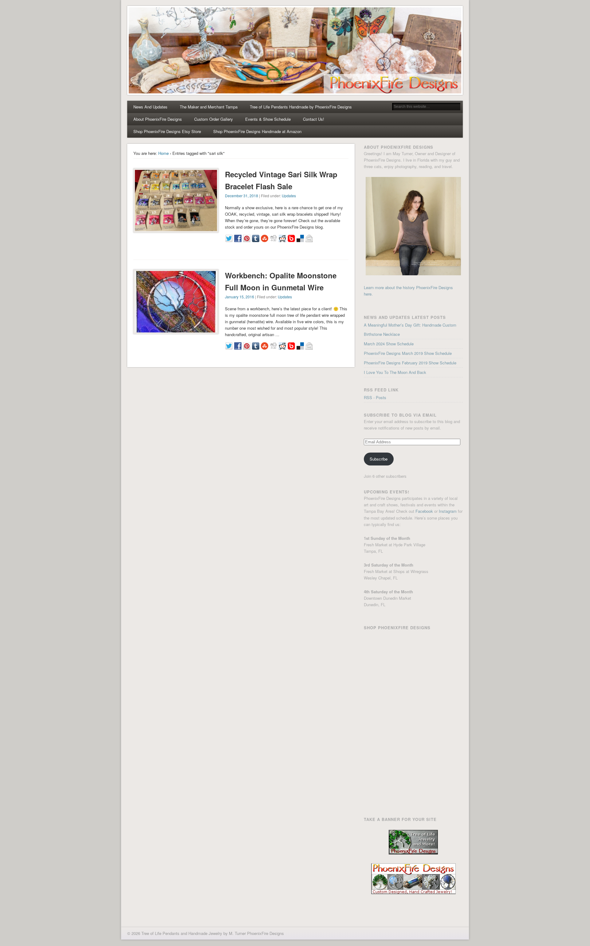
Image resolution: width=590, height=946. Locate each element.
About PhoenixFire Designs (157, 119)
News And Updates (150, 107)
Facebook (424, 511)
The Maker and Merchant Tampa (209, 107)
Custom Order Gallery (213, 119)
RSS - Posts (375, 397)
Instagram (448, 511)
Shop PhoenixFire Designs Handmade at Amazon (257, 131)
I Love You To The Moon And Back (395, 372)
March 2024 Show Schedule (389, 344)
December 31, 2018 (241, 195)
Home (163, 153)
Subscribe (378, 459)
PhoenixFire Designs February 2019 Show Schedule (410, 363)
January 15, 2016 (239, 296)
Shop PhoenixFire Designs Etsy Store (167, 131)
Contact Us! (313, 119)
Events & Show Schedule (268, 119)
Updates (289, 195)
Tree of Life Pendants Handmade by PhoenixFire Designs (301, 107)
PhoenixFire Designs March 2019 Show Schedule (408, 353)
